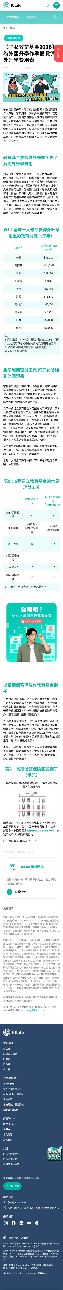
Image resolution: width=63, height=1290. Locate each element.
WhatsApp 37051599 (40, 830)
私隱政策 (17, 1273)
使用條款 (7, 1273)
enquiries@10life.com (31, 1010)
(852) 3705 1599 (17, 1202)
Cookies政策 (30, 1273)
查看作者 (20, 892)
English (24, 1237)
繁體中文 (13, 1237)
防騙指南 (42, 1273)
